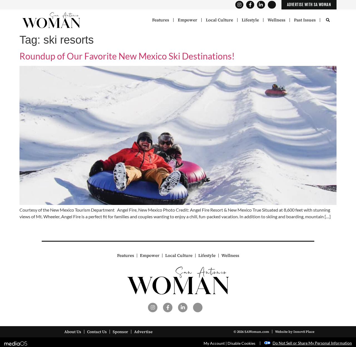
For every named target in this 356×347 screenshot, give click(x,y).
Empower (187, 20)
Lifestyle (250, 20)
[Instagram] (239, 5)
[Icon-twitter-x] (272, 5)
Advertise (143, 331)
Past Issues (305, 20)
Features (160, 20)
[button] (327, 20)
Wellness (276, 20)
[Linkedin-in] (261, 5)
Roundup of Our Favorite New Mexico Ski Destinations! (127, 56)
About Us (72, 331)
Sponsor (120, 331)
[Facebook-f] (250, 5)
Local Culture (219, 20)
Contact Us (97, 331)
